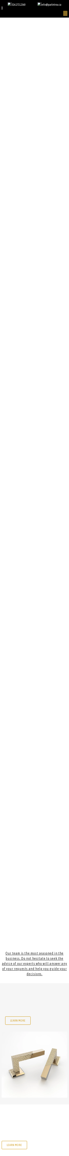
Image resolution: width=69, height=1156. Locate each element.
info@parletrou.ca (51, 4)
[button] (65, 13)
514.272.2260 (18, 4)
